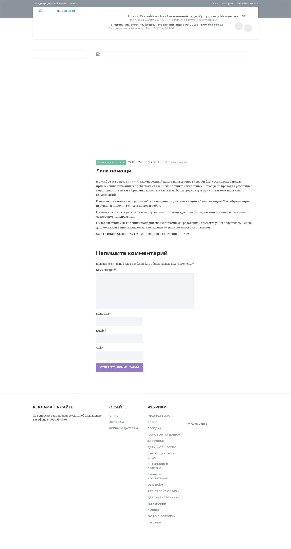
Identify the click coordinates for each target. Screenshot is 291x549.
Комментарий (106, 270)
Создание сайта (196, 424)
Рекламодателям (247, 3)
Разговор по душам (163, 434)
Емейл (101, 330)
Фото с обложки (161, 516)
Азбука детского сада (111, 162)
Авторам (227, 3)
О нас (215, 3)
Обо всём (155, 484)
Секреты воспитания (157, 476)
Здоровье (155, 440)
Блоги (152, 421)
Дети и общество (162, 447)
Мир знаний (156, 503)
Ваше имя (103, 313)
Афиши (153, 509)
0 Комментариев (176, 162)
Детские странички (163, 497)
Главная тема (158, 415)
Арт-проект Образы (163, 491)
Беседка (154, 428)
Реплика (154, 522)
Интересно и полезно (157, 466)
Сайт (99, 347)
